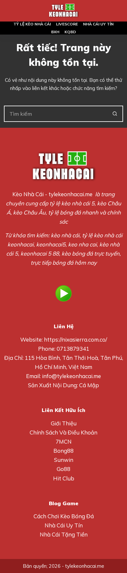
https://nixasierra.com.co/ (75, 339)
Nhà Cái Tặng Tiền (64, 534)
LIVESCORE (67, 24)
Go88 (63, 468)
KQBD (70, 31)
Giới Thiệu (64, 423)
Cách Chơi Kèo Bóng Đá (64, 516)
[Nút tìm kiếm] (115, 114)
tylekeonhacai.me (70, 194)
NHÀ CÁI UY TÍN (98, 24)
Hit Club (63, 478)
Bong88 (63, 450)
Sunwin (63, 459)
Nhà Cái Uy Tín (64, 525)
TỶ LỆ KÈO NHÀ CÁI (32, 24)
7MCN (64, 441)
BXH (55, 31)
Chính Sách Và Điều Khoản (63, 432)
